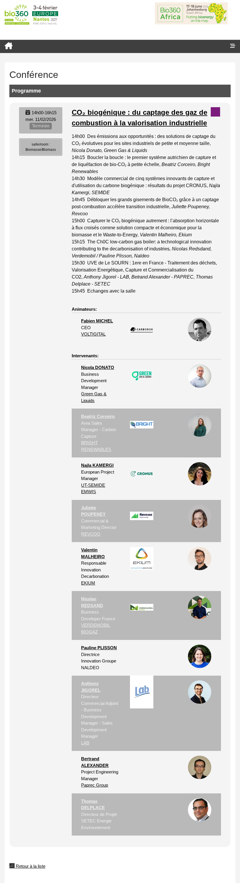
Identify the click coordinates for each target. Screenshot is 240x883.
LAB (85, 742)
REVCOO (90, 534)
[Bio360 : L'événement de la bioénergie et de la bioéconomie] (112, 46)
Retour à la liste (30, 866)
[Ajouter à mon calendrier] (27, 112)
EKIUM (88, 582)
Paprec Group (94, 785)
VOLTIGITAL (93, 334)
